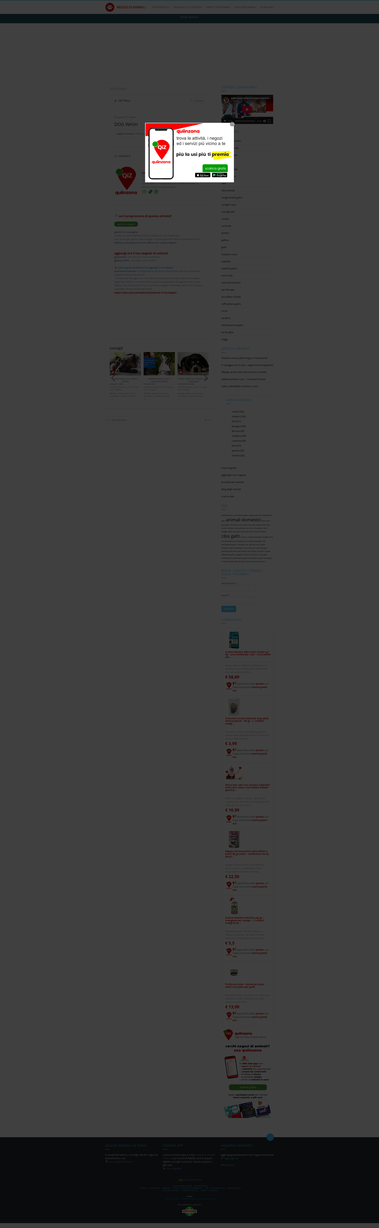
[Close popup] (232, 124)
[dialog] (189, 152)
